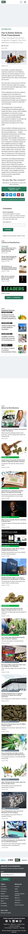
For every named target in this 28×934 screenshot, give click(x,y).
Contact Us (6, 924)
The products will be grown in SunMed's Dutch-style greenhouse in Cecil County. (12, 495)
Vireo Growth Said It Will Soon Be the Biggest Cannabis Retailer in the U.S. (12, 609)
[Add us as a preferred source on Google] (22, 194)
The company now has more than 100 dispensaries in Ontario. (11, 786)
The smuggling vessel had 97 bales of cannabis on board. (11, 815)
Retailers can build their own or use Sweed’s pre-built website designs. (13, 553)
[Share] (6, 194)
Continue (8, 229)
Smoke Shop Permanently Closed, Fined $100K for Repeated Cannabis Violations (9, 258)
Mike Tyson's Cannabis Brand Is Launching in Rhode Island (8, 278)
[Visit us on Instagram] (20, 921)
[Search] (21, 2)
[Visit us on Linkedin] (13, 921)
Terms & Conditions (15, 926)
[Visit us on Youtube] (17, 921)
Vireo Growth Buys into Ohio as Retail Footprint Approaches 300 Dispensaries (13, 753)
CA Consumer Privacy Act (11, 928)
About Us (13, 924)
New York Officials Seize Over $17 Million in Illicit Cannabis (13, 724)
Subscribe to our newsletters (14, 189)
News (3, 662)
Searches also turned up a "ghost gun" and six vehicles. (13, 728)
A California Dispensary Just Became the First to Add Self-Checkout (13, 840)
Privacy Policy (21, 924)
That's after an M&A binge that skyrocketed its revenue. (13, 612)
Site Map (22, 928)
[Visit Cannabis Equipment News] (17, 860)
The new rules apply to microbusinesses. (12, 641)
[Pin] (18, 194)
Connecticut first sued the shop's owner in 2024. (12, 464)
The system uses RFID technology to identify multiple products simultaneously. (13, 844)
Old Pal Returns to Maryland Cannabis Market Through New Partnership (9, 268)
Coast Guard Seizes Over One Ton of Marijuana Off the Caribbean (12, 811)
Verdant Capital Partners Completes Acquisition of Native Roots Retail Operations (12, 695)
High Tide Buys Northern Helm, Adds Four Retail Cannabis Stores (13, 782)
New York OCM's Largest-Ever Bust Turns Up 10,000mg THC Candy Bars (13, 665)
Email (2, 871)
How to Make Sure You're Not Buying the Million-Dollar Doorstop (8, 249)
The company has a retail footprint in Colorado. (14, 698)
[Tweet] (14, 194)
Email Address (7, 222)
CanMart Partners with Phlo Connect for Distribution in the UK (8, 338)
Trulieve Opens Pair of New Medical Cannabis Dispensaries (8, 327)
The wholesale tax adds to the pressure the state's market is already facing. (13, 582)
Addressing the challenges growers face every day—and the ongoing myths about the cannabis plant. (13, 434)
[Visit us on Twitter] (10, 921)
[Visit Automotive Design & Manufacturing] (24, 860)
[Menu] (25, 2)
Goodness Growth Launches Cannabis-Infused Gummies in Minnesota (8, 316)
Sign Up (5, 879)
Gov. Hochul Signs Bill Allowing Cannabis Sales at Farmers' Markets (13, 638)
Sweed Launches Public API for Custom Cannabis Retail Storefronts (12, 549)
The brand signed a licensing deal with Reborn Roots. (13, 524)
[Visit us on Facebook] (6, 921)
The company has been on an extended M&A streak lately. (13, 757)
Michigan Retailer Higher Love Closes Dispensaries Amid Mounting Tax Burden (13, 578)
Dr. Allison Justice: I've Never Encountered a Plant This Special (8, 350)
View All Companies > (14, 297)
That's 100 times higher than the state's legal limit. (13, 669)
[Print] (2, 194)
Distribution (6, 29)
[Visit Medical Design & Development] (3, 860)
